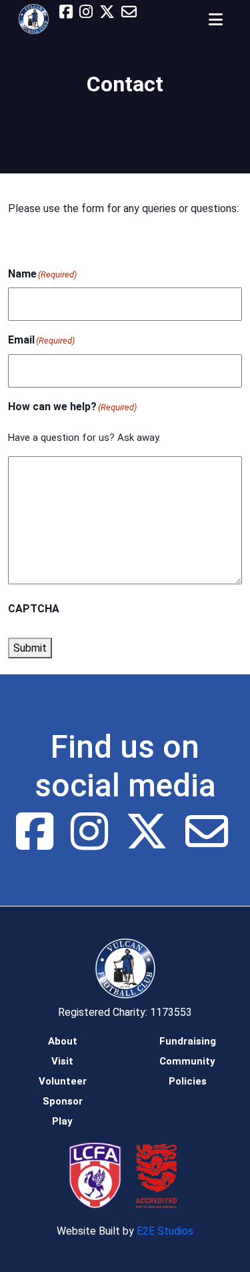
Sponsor (63, 1101)
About (62, 1041)
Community (187, 1061)
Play (62, 1121)
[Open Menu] (215, 19)
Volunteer (63, 1081)
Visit (62, 1061)
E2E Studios (165, 1231)
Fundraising (187, 1041)
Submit (30, 648)
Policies (188, 1081)
